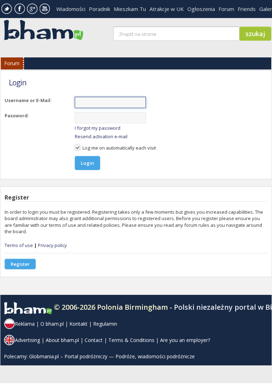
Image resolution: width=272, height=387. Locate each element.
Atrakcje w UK (166, 8)
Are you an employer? (185, 340)
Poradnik (99, 8)
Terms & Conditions (131, 340)
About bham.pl (62, 340)
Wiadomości (70, 8)
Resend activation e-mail (101, 136)
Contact (94, 340)
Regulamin (105, 323)
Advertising (27, 340)
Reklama (25, 323)
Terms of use (19, 245)
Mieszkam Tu (130, 8)
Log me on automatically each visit (118, 148)
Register (20, 264)
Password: (17, 115)
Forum (226, 8)
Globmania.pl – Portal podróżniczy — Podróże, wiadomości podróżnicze (112, 356)
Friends (247, 8)
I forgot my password (97, 128)
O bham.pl (52, 323)
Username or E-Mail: (28, 100)
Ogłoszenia (201, 8)
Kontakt (78, 323)
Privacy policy (52, 245)
